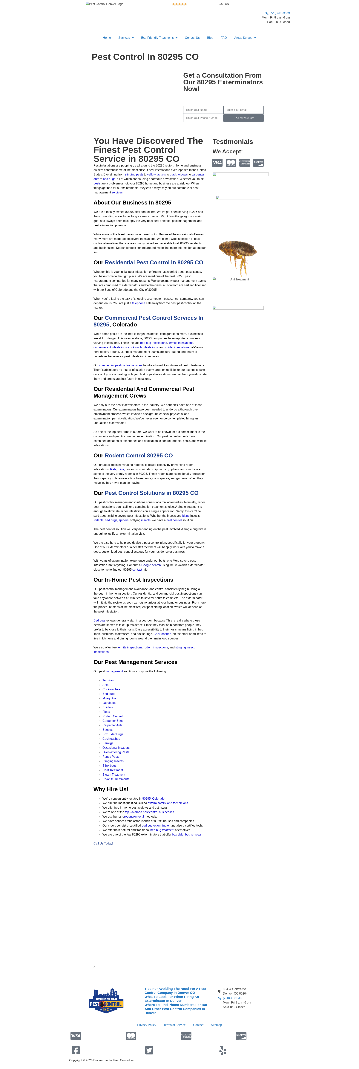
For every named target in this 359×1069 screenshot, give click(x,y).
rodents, (98, 520)
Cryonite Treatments (115, 779)
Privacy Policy (146, 1025)
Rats (113, 469)
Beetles (107, 729)
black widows (179, 174)
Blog (210, 37)
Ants (105, 684)
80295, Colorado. (153, 798)
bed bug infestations (153, 342)
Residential (154, 262)
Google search (151, 565)
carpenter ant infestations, (110, 347)
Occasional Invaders (116, 747)
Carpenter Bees (112, 720)
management (114, 671)
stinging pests (134, 174)
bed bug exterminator (156, 825)
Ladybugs (109, 702)
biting (186, 515)
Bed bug (99, 620)
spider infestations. (177, 347)
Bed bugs (108, 693)
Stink (109, 765)
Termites (108, 680)
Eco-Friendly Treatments (157, 37)
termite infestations (180, 342)
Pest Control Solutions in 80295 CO (152, 493)
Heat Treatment (112, 770)
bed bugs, (111, 520)
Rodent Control (112, 716)
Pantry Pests (110, 756)
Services (124, 37)
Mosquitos (109, 698)
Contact (198, 1025)
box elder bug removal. (187, 834)
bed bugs (109, 179)
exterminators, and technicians (168, 803)
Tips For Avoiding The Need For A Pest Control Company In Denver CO (175, 991)
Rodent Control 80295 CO (139, 455)
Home (107, 37)
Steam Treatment (113, 774)
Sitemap (216, 1025)
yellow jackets (156, 174)
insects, (146, 520)
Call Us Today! (103, 843)
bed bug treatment (162, 830)
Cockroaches (111, 689)
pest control (174, 520)
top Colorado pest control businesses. (150, 812)
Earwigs (107, 743)
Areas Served (243, 37)
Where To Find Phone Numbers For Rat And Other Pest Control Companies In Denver (176, 1009)
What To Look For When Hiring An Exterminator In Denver (172, 999)
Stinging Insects (113, 761)
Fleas (106, 711)
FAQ (224, 37)
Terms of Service (175, 1025)
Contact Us (192, 37)
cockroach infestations (143, 347)
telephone (138, 303)
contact (137, 569)
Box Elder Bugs (112, 734)
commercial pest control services (120, 365)
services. (117, 192)
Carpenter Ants (112, 725)
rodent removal (134, 816)
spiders (123, 520)
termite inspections (129, 647)
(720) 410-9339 (246, 99)
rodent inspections (155, 647)
